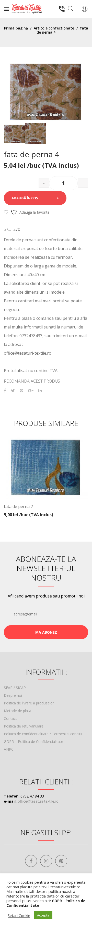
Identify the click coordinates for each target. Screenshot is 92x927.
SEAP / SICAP (15, 687)
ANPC (9, 749)
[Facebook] (5, 390)
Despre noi (13, 695)
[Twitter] (13, 390)
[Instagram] (46, 861)
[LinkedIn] (40, 390)
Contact (10, 718)
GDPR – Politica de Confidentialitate (33, 741)
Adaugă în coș (25, 198)
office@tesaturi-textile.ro (38, 801)
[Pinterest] (21, 390)
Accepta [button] (43, 915)
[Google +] (30, 390)
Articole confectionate (54, 28)
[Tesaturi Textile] (27, 8)
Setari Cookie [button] (19, 915)
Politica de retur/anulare (23, 726)
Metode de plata (17, 710)
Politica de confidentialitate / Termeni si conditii (43, 733)
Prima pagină (16, 28)
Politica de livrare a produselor (29, 703)
